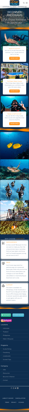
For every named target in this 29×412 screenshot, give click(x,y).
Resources (6, 373)
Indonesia (6, 328)
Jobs (4, 369)
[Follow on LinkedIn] (17, 388)
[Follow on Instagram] (13, 388)
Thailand (5, 332)
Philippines (6, 335)
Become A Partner (9, 376)
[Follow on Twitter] (15, 388)
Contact (5, 380)
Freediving (6, 352)
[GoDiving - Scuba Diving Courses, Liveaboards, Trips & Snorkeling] (14, 3)
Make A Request (8, 339)
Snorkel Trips (7, 359)
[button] (27, 3)
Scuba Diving (7, 349)
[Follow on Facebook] (11, 388)
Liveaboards (6, 356)
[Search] (23, 3)
